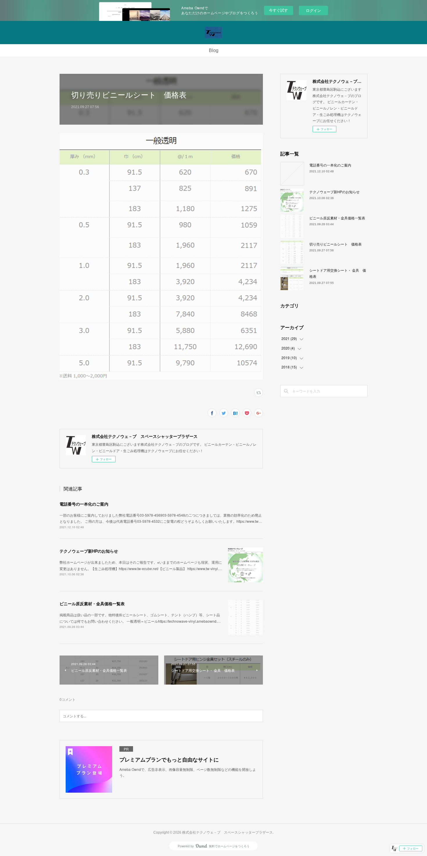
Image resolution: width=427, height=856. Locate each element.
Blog (213, 50)
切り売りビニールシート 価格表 (335, 243)
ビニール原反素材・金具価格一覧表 (92, 603)
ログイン (313, 10)
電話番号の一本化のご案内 (84, 504)
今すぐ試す (278, 10)
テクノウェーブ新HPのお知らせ (89, 551)
